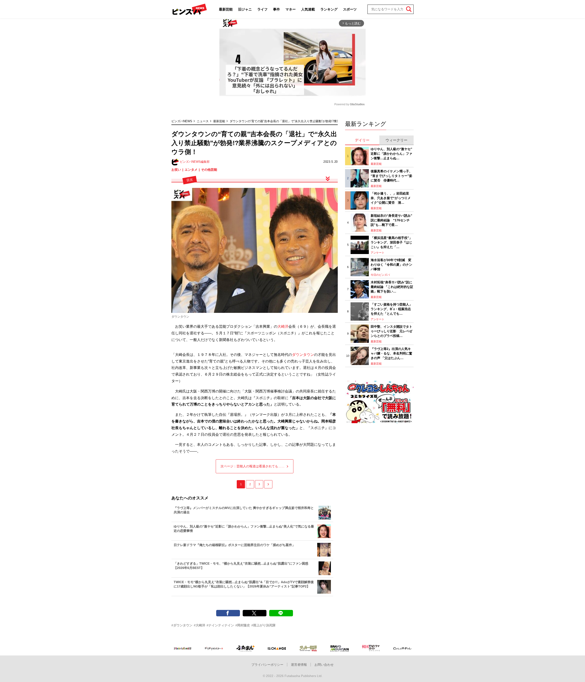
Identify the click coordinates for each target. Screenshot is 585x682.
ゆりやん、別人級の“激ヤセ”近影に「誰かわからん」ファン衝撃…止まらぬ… (391, 153)
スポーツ (350, 9)
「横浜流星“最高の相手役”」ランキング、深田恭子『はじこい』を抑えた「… (391, 242)
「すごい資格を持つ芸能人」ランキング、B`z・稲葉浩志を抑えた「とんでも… (391, 309)
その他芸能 (209, 169)
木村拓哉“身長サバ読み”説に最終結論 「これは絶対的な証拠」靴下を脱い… (392, 286)
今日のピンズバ (380, 274)
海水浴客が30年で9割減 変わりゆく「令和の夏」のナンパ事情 (391, 264)
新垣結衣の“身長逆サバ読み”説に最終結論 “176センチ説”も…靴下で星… (391, 220)
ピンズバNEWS (181, 121)
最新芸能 (226, 9)
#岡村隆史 (242, 625)
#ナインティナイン (220, 625)
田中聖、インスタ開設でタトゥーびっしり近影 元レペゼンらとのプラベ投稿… (391, 331)
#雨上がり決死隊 (263, 625)
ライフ (262, 9)
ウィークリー (396, 140)
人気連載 (308, 9)
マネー (290, 9)
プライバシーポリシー (267, 664)
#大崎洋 (199, 625)
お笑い (176, 169)
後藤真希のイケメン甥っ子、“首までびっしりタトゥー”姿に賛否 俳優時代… (391, 175)
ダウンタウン (303, 355)
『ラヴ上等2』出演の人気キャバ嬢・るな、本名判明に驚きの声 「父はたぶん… (391, 353)
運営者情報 (299, 664)
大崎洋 (282, 326)
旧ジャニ (245, 9)
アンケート (377, 252)
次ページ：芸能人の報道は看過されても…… (253, 466)
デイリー (362, 140)
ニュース (203, 121)
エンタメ (191, 169)
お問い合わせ (324, 664)
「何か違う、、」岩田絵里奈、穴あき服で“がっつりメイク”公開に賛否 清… (391, 198)
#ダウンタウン (181, 625)
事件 (276, 9)
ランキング (329, 9)
